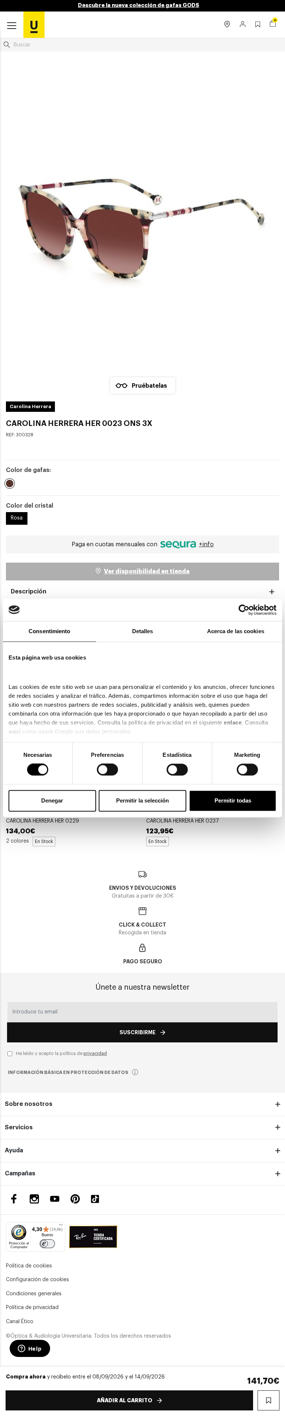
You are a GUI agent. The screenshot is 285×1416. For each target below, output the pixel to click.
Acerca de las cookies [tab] (235, 631)
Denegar (52, 800)
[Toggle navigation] (11, 26)
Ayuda (14, 1150)
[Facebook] (14, 1199)
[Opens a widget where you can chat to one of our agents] (29, 1349)
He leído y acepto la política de (61, 1053)
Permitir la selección (142, 800)
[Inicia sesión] (243, 25)
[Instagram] (34, 1199)
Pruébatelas (149, 386)
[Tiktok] (97, 1199)
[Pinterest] (75, 1199)
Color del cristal (29, 506)
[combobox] (142, 45)
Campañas (20, 1173)
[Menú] (60, 1226)
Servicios (19, 1127)
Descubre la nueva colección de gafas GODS (138, 5)
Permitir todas (232, 800)
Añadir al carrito (124, 1400)
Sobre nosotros (28, 1104)
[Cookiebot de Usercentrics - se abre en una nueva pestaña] (244, 609)
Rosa (17, 518)
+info (206, 544)
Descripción (28, 592)
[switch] (107, 770)
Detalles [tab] (142, 631)
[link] (34, 24)
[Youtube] (54, 1199)
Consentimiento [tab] (49, 631)
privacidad (95, 1053)
